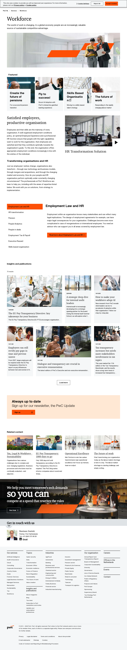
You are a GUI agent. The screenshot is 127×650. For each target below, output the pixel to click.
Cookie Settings (83, 3)
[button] (92, 130)
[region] (63, 3)
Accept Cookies (111, 3)
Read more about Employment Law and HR (66, 235)
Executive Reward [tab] (15, 241)
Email (25, 539)
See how (12, 510)
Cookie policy (31, 5)
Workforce (23, 10)
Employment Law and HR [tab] (18, 207)
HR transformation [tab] (16, 212)
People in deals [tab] (14, 229)
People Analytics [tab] (15, 224)
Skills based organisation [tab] (18, 247)
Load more (63, 382)
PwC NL (5, 10)
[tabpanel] (83, 221)
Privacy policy (19, 5)
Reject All (97, 3)
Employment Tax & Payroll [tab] (19, 235)
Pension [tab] (11, 218)
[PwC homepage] (10, 628)
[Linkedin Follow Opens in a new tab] (20, 539)
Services (14, 10)
